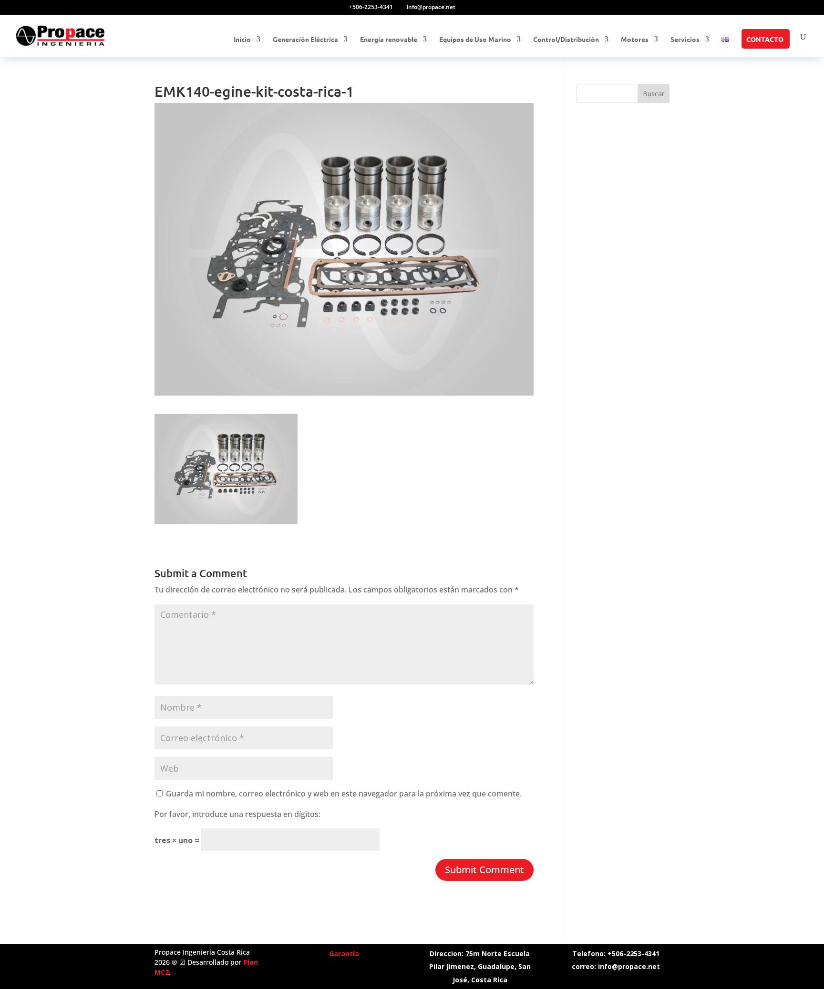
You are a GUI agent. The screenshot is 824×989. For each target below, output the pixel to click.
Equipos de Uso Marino (475, 39)
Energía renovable (388, 39)
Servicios (685, 39)
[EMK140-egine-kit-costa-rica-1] (226, 517)
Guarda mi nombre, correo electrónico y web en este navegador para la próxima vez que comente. (344, 793)
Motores (635, 39)
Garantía (344, 953)
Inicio (242, 39)
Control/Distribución (566, 39)
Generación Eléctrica (305, 39)
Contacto (764, 39)
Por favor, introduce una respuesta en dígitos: (237, 814)
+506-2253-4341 (371, 7)
